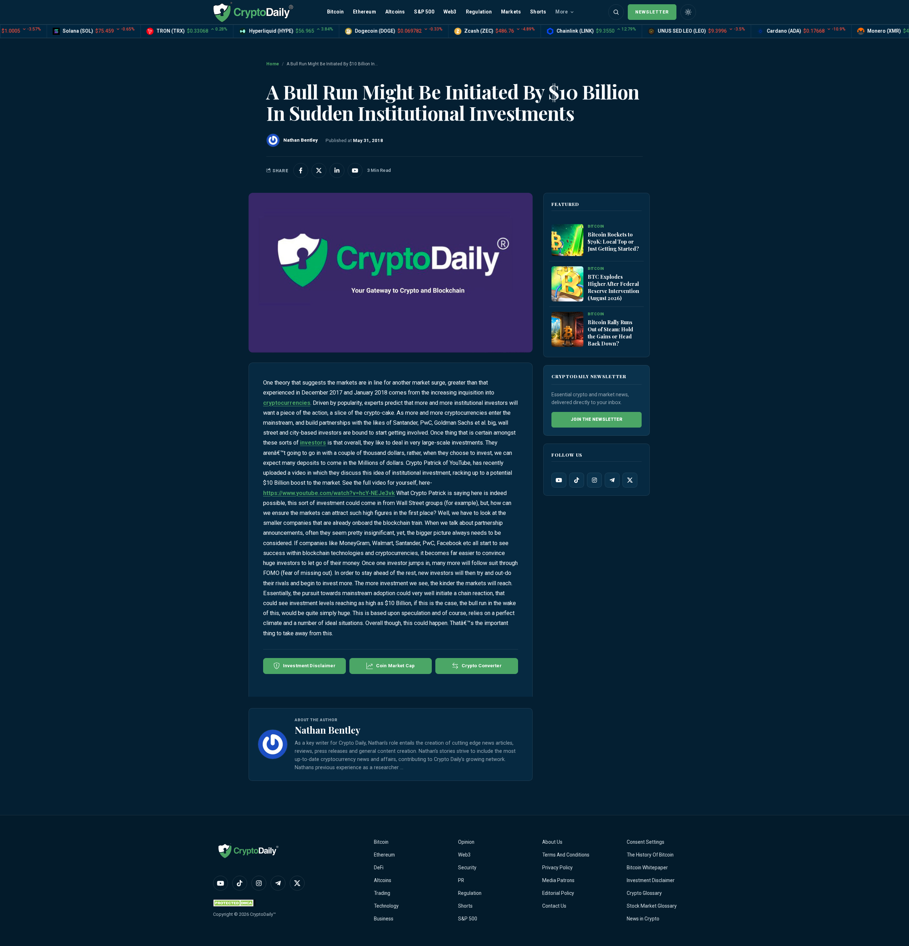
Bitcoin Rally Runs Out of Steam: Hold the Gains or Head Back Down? (610, 333)
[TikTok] (576, 480)
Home (272, 63)
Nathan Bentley (327, 729)
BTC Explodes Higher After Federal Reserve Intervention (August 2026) (613, 287)
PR (461, 880)
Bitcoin (335, 12)
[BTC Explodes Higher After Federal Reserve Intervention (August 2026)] (567, 284)
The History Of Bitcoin (650, 855)
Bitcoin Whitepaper (647, 867)
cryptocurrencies (286, 402)
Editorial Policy (558, 893)
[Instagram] (594, 480)
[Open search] (616, 12)
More (561, 12)
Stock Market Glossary (652, 906)
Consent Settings (645, 842)
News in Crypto (643, 918)
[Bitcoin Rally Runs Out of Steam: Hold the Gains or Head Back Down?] (567, 329)
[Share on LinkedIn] (337, 170)
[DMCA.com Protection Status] (234, 903)
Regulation (479, 12)
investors (313, 442)
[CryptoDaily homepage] (253, 12)
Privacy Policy (557, 867)
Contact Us (554, 906)
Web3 (450, 12)
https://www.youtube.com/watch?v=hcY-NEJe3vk (329, 493)
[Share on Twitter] (318, 170)
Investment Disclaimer (651, 880)
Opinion (466, 842)
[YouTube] (558, 480)
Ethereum (364, 12)
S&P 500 (424, 12)
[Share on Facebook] (300, 170)
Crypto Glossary (644, 893)
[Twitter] (629, 480)
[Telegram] (612, 480)
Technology (386, 906)
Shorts (538, 12)
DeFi (378, 867)
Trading (382, 893)
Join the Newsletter (596, 419)
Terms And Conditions (565, 855)
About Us (552, 842)
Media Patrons (558, 880)
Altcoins (395, 12)
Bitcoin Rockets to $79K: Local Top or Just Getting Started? (613, 241)
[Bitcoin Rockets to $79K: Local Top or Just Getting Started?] (567, 240)
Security (467, 867)
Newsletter (652, 12)
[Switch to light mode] (688, 12)
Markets (511, 12)
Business (383, 918)
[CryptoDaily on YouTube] (355, 170)
